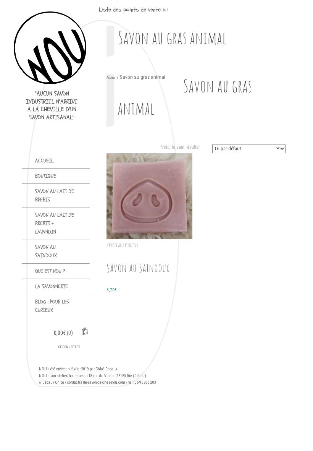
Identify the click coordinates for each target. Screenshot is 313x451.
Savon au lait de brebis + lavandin (54, 223)
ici (165, 9)
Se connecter (69, 347)
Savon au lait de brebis (54, 195)
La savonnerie (51, 286)
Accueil (44, 160)
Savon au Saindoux (46, 251)
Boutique (45, 176)
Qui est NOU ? (50, 271)
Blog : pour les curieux (52, 306)
